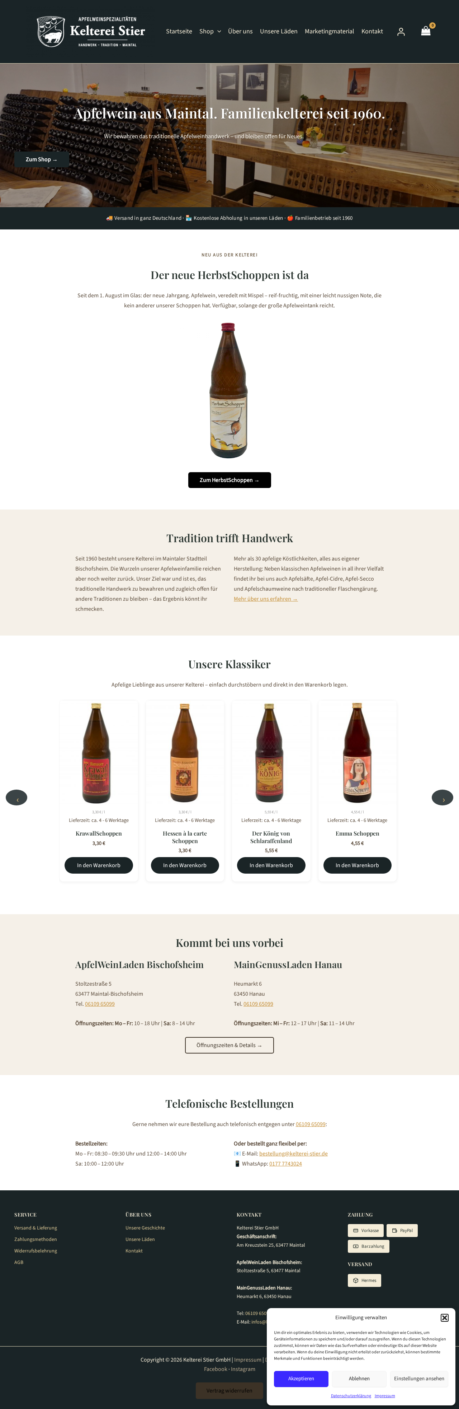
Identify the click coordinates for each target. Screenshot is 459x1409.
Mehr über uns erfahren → (266, 599)
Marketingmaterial (329, 31)
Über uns (240, 31)
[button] (444, 1317)
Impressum (385, 1396)
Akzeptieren (301, 1378)
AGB (18, 1262)
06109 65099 (100, 1004)
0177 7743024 (285, 1164)
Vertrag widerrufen (229, 1391)
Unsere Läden (279, 31)
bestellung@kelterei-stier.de (293, 1154)
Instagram (243, 1369)
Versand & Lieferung (35, 1228)
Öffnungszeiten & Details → (229, 1045)
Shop (206, 31)
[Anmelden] (401, 31)
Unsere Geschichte (145, 1228)
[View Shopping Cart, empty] (426, 31)
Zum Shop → (42, 159)
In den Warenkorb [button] (98, 865)
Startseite (179, 31)
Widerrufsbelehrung (35, 1251)
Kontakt (372, 31)
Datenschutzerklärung (351, 1396)
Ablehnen (359, 1378)
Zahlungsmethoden (35, 1239)
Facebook (215, 1369)
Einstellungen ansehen (419, 1378)
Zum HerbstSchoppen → (230, 480)
